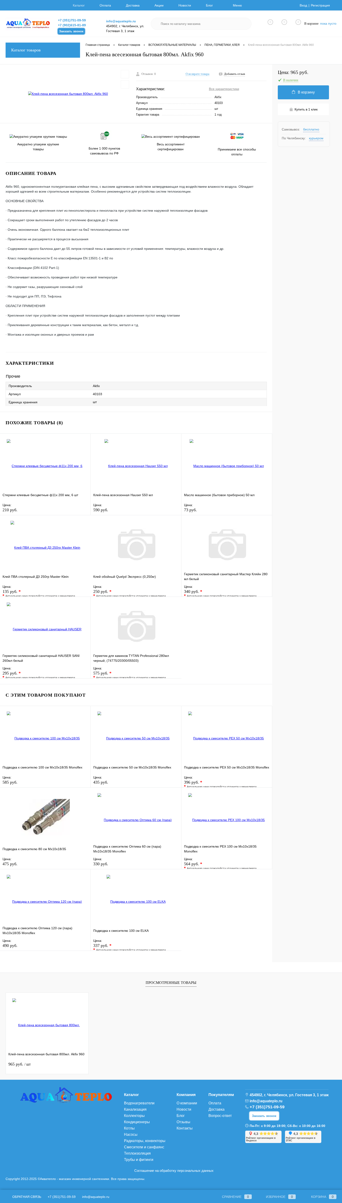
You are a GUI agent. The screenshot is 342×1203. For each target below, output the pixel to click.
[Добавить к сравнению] (125, 84)
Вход (303, 5)
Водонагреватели (139, 1103)
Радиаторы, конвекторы (144, 1141)
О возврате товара (197, 74)
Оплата (105, 5)
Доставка (133, 5)
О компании (187, 1103)
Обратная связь (26, 1197)
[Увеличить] (68, 94)
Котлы (129, 1128)
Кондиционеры (137, 1122)
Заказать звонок (71, 31)
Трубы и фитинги (138, 1160)
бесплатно (311, 129)
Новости (184, 5)
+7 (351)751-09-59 (72, 20)
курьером (316, 138)
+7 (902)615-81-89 (72, 25)
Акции (159, 5)
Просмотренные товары (171, 983)
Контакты (185, 1128)
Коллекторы (134, 1116)
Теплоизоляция (137, 1153)
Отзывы (183, 1122)
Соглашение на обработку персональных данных (174, 1171)
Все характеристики (224, 89)
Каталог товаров (26, 50)
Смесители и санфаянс (144, 1147)
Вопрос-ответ (220, 1116)
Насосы (130, 1134)
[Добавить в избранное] (125, 74)
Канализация (135, 1109)
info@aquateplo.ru (121, 21)
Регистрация (320, 5)
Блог (209, 5)
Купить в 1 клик (306, 109)
